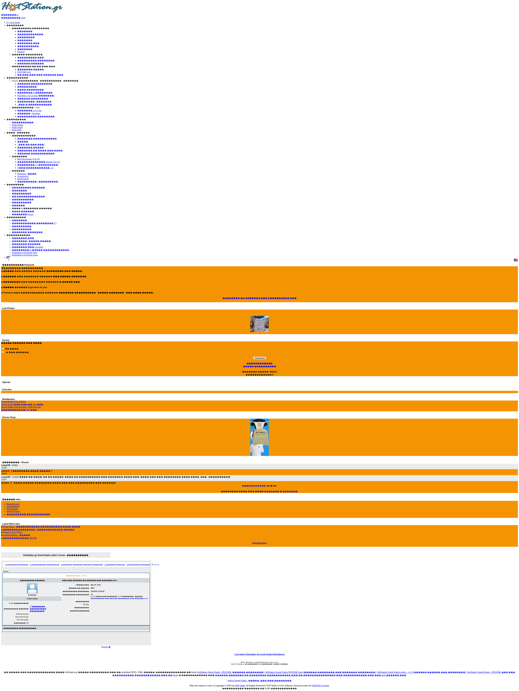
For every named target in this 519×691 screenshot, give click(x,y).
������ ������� (93, 565)
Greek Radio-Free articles (13, 402)
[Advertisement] (76, 638)
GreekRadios (12, 506)
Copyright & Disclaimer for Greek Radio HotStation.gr (259, 654)
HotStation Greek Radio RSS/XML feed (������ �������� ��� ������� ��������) (320, 672)
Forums (6, 571)
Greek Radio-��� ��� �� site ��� (22, 404)
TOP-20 (156, 565)
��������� (52, 565)
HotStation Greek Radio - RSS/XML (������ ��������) (230, 672)
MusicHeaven (13, 504)
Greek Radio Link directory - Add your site (21, 407)
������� (271, 491)
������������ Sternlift (20, 538)
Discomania (12, 509)
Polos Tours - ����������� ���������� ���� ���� (41, 527)
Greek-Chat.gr (13, 511)
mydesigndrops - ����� (16, 535)
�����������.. (254, 486)
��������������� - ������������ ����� (38, 530)
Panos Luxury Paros (12, 532)
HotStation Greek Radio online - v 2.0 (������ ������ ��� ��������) (421, 672)
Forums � (106, 647)
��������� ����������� (28, 514)
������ (120, 565)
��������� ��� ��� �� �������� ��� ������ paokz (119, 598)
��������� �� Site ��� (19, 410)
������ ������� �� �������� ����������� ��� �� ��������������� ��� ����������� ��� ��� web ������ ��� (310, 675)
